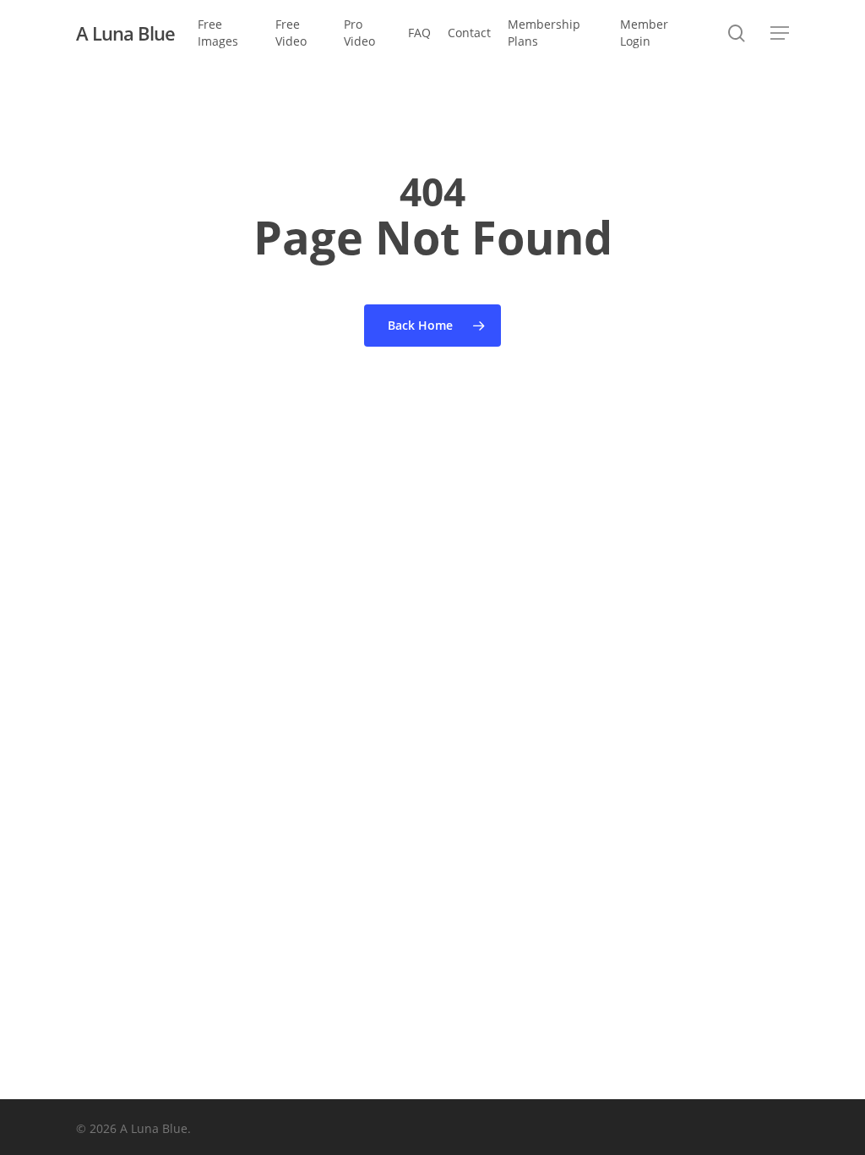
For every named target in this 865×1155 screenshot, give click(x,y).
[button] (779, 33)
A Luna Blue (125, 33)
